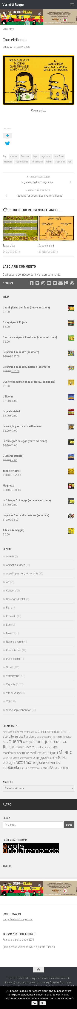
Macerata (8, 161)
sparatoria (60, 161)
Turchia (43, 768)
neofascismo (37, 161)
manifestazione (12, 753)
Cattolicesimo (16, 732)
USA (50, 768)
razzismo (23, 762)
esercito (8, 736)
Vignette (8, 29)
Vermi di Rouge (13, 4)
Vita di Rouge (13, 693)
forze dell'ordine (48, 737)
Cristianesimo (46, 732)
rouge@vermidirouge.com (18, 919)
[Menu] (72, 4)
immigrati (28, 742)
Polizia (62, 758)
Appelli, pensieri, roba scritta (22, 573)
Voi (8, 701)
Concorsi (11, 590)
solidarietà (11, 767)
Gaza (5, 742)
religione (38, 762)
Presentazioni (13, 650)
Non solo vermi (14, 641)
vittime (65, 768)
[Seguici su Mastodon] (72, 283)
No (42, 1003)
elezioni (13, 156)
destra (58, 732)
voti (70, 161)
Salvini (49, 161)
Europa (19, 736)
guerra (15, 741)
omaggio (39, 757)
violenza (57, 768)
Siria (58, 763)
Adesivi (10, 556)
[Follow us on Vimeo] (55, 283)
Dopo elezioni (46, 245)
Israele (63, 742)
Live (8, 624)
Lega (35, 156)
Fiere (9, 607)
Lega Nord (45, 156)
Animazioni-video (15, 565)
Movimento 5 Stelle (11, 758)
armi (5, 732)
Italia (7, 747)
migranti (53, 753)
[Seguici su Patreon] (66, 283)
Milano (65, 752)
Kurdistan (18, 747)
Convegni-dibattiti (16, 599)
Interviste (11, 616)
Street (9, 667)
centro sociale (30, 732)
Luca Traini (59, 156)
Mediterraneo (38, 753)
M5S (55, 747)
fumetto (66, 736)
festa (39, 737)
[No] (72, 998)
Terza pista (9, 245)
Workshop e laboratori (18, 710)
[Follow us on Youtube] (49, 283)
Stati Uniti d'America (30, 768)
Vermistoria (12, 676)
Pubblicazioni (13, 658)
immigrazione (47, 741)
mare (25, 753)
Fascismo (25, 156)
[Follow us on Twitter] (37, 283)
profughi (9, 762)
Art (8, 582)
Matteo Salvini (22, 161)
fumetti (59, 737)
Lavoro (29, 747)
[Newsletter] (60, 283)
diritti (67, 731)
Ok (34, 1003)
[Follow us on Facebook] (31, 283)
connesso (24, 274)
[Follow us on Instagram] (43, 283)
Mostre (10, 633)
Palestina (52, 758)
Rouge (8, 46)
